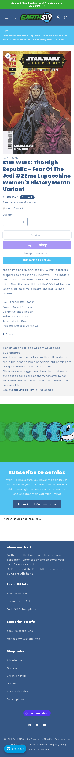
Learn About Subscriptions (37, 504)
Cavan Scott (21, 316)
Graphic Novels (16, 676)
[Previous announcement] (6, 4)
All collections (16, 660)
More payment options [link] (37, 253)
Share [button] (9, 334)
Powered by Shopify (41, 739)
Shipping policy (58, 744)
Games (11, 683)
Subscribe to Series (37, 260)
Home (6, 30)
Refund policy (18, 744)
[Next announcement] (67, 4)
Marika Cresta (21, 321)
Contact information (39, 749)
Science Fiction (22, 311)
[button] (7, 17)
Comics (12, 668)
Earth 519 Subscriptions (21, 609)
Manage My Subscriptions (23, 638)
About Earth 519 (17, 593)
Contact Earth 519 (18, 601)
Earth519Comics (21, 739)
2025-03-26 (30, 325)
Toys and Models (18, 691)
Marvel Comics (22, 307)
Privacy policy (62, 739)
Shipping (7, 202)
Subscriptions (15, 699)
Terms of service (38, 744)
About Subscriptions (20, 631)
